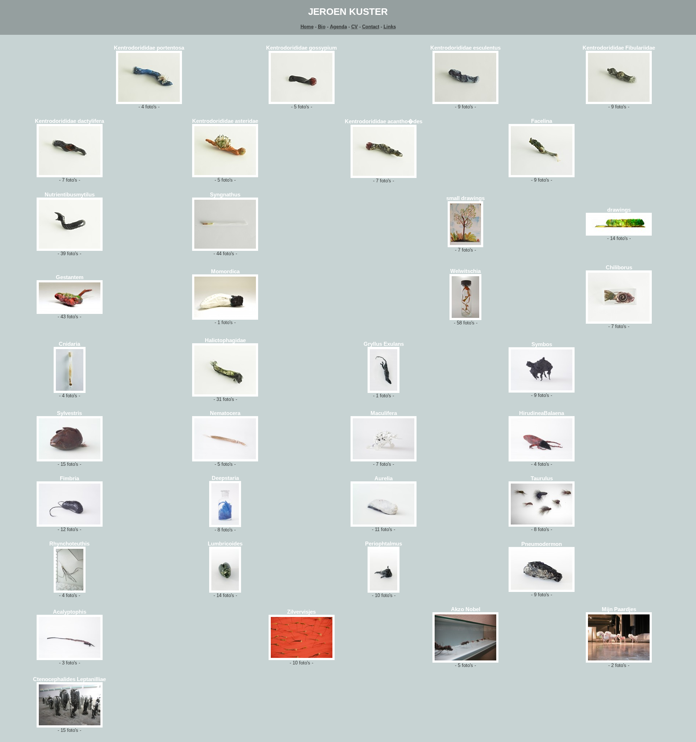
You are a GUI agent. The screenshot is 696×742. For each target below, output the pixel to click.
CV (354, 26)
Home (307, 26)
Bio (322, 26)
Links (390, 26)
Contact (370, 26)
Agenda (338, 26)
